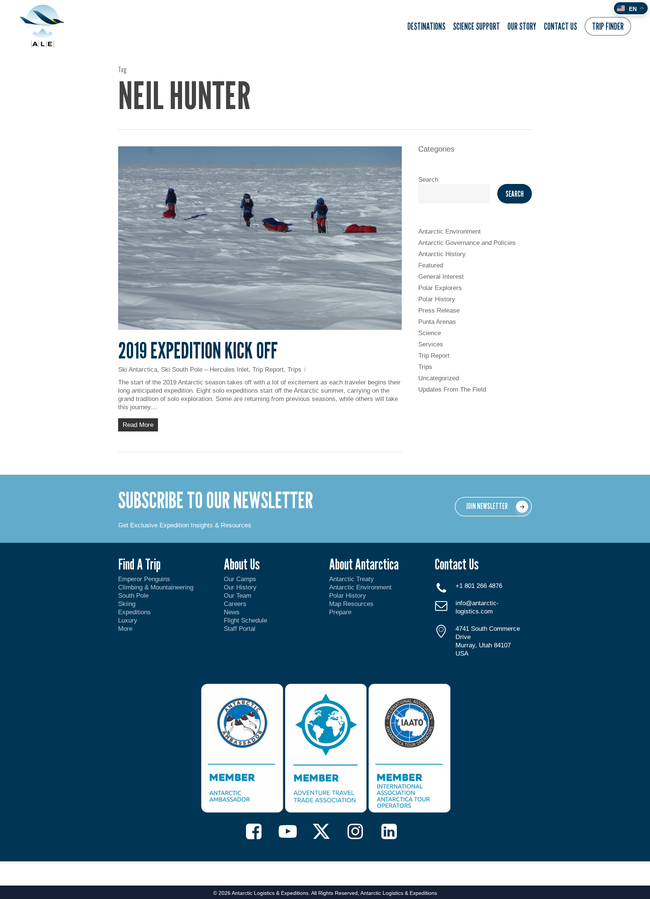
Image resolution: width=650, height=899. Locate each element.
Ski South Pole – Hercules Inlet (205, 369)
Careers (235, 603)
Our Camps (240, 579)
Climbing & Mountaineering (155, 587)
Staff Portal (239, 628)
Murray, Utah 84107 (483, 645)
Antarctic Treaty (351, 579)
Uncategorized (438, 378)
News (232, 612)
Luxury (127, 620)
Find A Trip (139, 564)
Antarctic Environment (449, 231)
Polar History (436, 299)
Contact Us (456, 564)
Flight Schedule (245, 620)
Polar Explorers (440, 288)
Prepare (340, 612)
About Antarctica (364, 564)
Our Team (237, 595)
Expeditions (135, 612)
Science (429, 333)
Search (428, 179)
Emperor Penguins (144, 579)
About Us (242, 564)
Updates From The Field (452, 389)
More (125, 628)
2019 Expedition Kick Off (198, 350)
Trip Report (268, 369)
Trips (294, 369)
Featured (430, 265)
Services (430, 344)
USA (462, 653)
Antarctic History (442, 254)
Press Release (439, 310)
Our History (240, 587)
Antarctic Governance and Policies (467, 242)
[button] (493, 506)
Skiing (126, 603)
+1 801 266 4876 (479, 585)
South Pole (133, 595)
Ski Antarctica (137, 369)
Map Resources (351, 603)
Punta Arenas (437, 321)
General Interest (441, 276)
